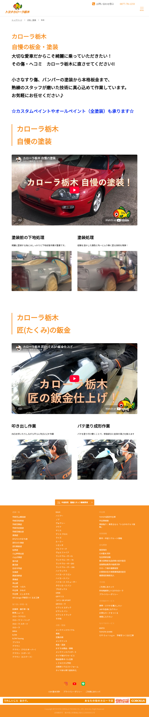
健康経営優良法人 (106, 575)
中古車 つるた (19, 586)
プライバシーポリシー (108, 594)
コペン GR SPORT (63, 600)
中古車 (102, 512)
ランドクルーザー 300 (65, 567)
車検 (58, 633)
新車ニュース (18, 612)
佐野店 (15, 550)
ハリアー (59, 515)
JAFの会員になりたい (108, 609)
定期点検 (59, 637)
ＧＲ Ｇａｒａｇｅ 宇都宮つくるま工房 (116, 635)
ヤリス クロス (62, 534)
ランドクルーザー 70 (64, 559)
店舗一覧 (16, 512)
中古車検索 (104, 520)
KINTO (102, 628)
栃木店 (15, 561)
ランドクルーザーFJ (64, 556)
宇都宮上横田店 (19, 516)
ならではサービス (106, 623)
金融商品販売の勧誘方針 (109, 564)
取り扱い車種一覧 (20, 604)
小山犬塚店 (17, 557)
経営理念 (103, 549)
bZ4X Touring (19, 638)
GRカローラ (61, 603)
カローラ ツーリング (21, 620)
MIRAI (14, 631)
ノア (58, 519)
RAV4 (58, 512)
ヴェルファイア (62, 552)
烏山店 (15, 583)
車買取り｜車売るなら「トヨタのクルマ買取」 (117, 525)
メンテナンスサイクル (65, 630)
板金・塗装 (60, 644)
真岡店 (15, 535)
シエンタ (59, 545)
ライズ (58, 537)
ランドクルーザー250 (65, 563)
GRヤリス (60, 596)
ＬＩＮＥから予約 (63, 663)
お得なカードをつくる (108, 612)
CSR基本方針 (104, 553)
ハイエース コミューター (66, 581)
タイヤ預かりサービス (65, 655)
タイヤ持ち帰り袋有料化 (66, 670)
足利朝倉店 (17, 546)
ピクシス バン (62, 611)
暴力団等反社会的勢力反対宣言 (112, 560)
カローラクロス (19, 616)
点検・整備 (60, 625)
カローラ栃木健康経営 (108, 568)
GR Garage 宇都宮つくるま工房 (25, 597)
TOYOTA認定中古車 (107, 516)
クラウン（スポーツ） (21, 653)
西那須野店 (17, 575)
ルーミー (59, 541)
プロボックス (61, 589)
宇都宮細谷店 (18, 531)
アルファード (61, 548)
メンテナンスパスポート (66, 652)
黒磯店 (15, 579)
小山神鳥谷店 (18, 553)
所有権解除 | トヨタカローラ (111, 590)
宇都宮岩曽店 (18, 528)
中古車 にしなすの (20, 594)
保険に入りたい (105, 616)
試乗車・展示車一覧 (20, 609)
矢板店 (15, 572)
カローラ (16, 627)
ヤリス (58, 530)
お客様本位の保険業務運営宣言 (112, 571)
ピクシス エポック (64, 607)
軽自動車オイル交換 (64, 659)
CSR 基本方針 (54, 691)
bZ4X (14, 634)
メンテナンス (61, 641)
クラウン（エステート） (22, 656)
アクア (58, 526)
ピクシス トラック (63, 614)
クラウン (16, 645)
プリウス (16, 642)
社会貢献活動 (105, 557)
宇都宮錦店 (17, 524)
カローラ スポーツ (20, 623)
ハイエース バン (62, 578)
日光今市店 (17, 568)
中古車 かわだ (19, 590)
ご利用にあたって (106, 586)
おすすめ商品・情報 (64, 648)
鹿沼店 (15, 564)
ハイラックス (61, 570)
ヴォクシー (60, 523)
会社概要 (103, 544)
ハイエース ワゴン (63, 574)
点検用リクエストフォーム (67, 666)
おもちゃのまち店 (20, 538)
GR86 (59, 592)
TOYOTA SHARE (105, 631)
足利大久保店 (18, 542)
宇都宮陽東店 (18, 520)
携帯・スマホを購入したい (110, 605)
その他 (58, 618)
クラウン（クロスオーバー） (24, 649)
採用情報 (103, 533)
